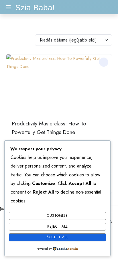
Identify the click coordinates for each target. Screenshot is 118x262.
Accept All (57, 237)
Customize (57, 215)
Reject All (57, 226)
